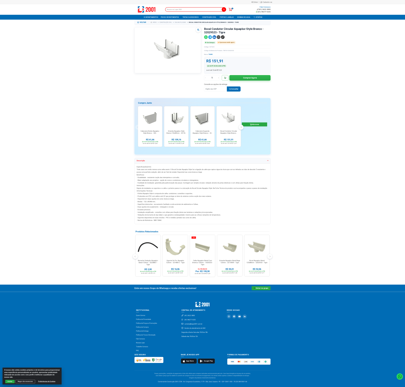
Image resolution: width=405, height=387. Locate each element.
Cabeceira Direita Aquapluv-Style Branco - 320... (150, 132)
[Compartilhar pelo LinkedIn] (214, 37)
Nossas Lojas (140, 343)
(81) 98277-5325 (264, 12)
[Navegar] (137, 127)
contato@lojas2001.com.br (193, 324)
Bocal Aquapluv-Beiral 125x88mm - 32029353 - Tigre (256, 262)
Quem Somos (140, 315)
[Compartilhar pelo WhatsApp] (206, 37)
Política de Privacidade (143, 319)
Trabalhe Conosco (142, 346)
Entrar (256, 2)
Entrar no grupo (262, 288)
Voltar (143, 22)
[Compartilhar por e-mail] (218, 37)
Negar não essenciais (25, 381)
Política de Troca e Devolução (145, 335)
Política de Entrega (142, 331)
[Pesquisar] (224, 9)
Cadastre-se (267, 2)
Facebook (234, 316)
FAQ (137, 350)
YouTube (239, 316)
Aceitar (9, 381)
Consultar (234, 89)
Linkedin (245, 316)
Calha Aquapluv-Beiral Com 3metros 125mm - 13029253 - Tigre (202, 263)
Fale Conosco (140, 339)
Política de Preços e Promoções (146, 323)
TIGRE (211, 54)
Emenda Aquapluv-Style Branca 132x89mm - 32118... (176, 132)
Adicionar (255, 124)
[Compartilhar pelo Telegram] (210, 37)
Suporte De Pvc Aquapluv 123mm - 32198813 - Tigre (175, 262)
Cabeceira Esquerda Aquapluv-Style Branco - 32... (202, 132)
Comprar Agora (250, 78)
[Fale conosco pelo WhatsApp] (400, 376)
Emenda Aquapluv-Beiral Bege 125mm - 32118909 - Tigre (229, 262)
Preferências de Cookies (46, 381)
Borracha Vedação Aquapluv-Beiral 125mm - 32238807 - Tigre (148, 263)
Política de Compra (142, 327)
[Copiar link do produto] (223, 37)
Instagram (229, 316)
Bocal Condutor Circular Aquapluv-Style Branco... (228, 132)
